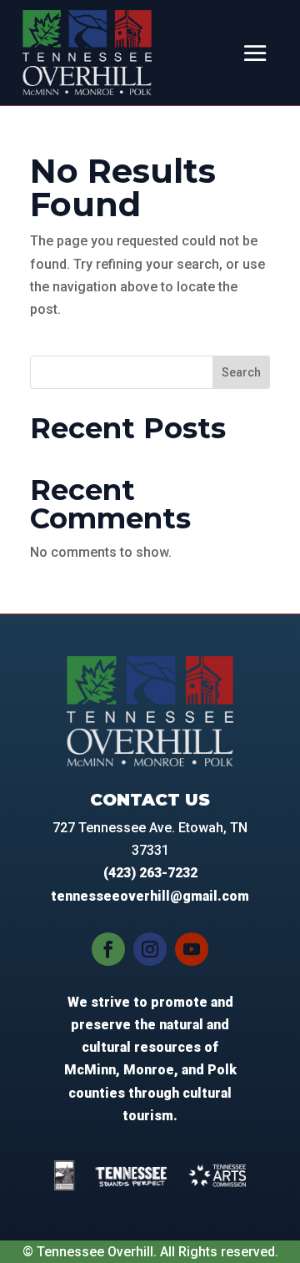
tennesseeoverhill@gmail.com (150, 896)
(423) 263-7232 (150, 873)
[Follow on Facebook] (108, 949)
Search (241, 372)
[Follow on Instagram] (150, 949)
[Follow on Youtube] (191, 949)
